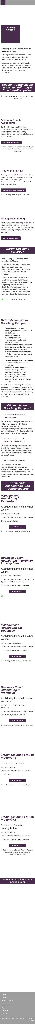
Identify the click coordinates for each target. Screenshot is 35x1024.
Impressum (5, 1005)
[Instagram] (13, 2)
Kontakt (4, 994)
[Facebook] (8, 2)
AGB (3, 1008)
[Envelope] (3, 2)
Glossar (4, 997)
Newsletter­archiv (7, 1000)
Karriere (4, 1013)
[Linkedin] (18, 2)
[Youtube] (22, 2)
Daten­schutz (6, 1010)
